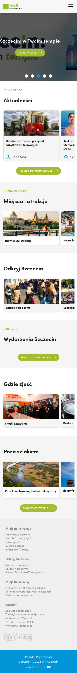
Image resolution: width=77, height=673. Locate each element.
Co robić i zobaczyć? (18, 538)
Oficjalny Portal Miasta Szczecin (25, 587)
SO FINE (46, 667)
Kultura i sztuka (15, 545)
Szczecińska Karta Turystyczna (24, 572)
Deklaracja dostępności (20, 595)
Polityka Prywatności (38, 657)
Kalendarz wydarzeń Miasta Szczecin (28, 591)
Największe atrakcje (17, 534)
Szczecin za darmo (17, 568)
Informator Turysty (16, 549)
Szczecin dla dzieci (17, 565)
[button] (26, 76)
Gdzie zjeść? (12, 542)
